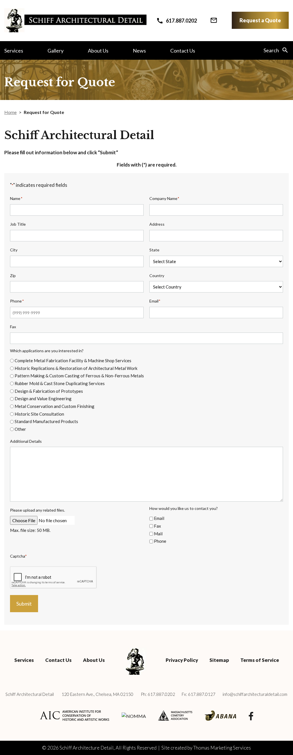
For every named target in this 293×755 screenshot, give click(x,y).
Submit (24, 603)
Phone (160, 541)
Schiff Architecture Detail (87, 748)
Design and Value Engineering (43, 398)
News (139, 50)
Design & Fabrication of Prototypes (49, 391)
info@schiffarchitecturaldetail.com (255, 694)
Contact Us (182, 50)
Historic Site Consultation (39, 413)
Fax (157, 525)
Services (13, 50)
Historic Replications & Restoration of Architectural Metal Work (76, 368)
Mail (158, 533)
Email (159, 518)
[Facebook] (251, 715)
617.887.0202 (161, 694)
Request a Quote (260, 20)
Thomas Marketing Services (222, 748)
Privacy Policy (182, 660)
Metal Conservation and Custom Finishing (54, 406)
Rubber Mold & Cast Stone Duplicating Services (60, 383)
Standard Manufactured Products (46, 421)
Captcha (18, 556)
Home (10, 112)
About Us (98, 50)
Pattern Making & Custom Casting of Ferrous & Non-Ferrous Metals (79, 375)
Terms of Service (259, 660)
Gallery (55, 50)
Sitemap (219, 660)
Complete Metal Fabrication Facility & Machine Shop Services (73, 360)
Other (20, 429)
